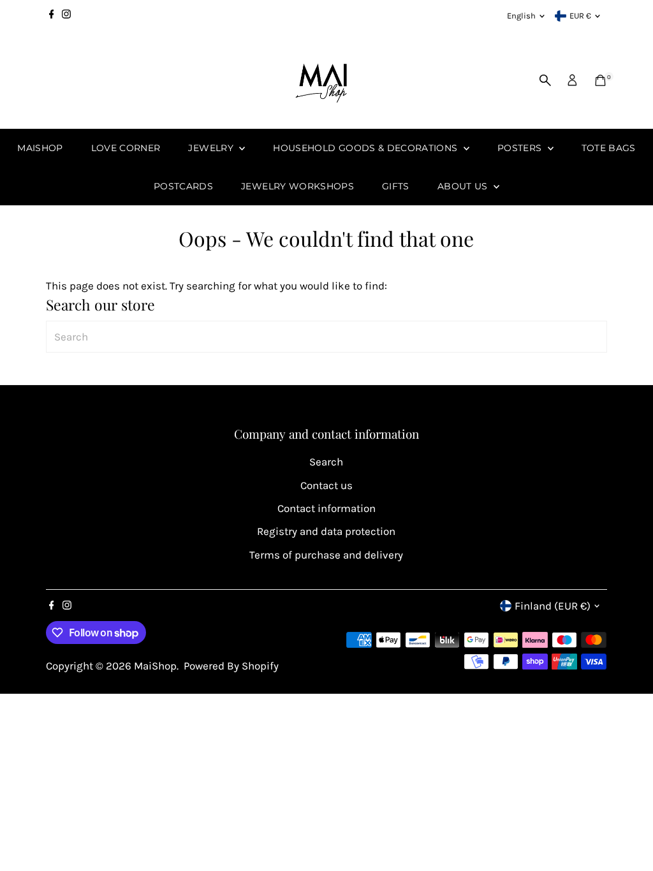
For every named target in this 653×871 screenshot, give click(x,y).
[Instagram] (66, 16)
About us (463, 186)
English (521, 15)
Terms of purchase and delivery (326, 554)
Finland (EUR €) (553, 605)
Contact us (326, 485)
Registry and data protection (326, 531)
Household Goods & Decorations (366, 148)
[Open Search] (545, 80)
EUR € (580, 15)
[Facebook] (51, 16)
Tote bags (609, 148)
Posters (521, 148)
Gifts (395, 186)
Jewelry (212, 148)
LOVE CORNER (126, 148)
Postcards (183, 186)
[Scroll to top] (627, 836)
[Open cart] (600, 80)
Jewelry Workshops (297, 186)
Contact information (326, 508)
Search (326, 461)
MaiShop (39, 148)
